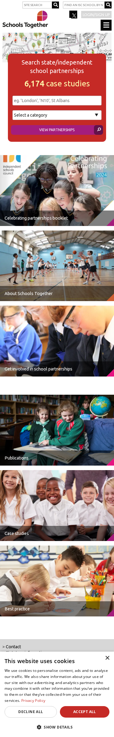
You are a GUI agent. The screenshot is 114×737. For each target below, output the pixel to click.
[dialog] (57, 694)
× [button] (107, 658)
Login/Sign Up (96, 14)
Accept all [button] (84, 711)
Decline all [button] (30, 711)
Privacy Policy (33, 700)
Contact (13, 646)
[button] (57, 727)
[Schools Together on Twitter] (73, 16)
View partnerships (56, 130)
